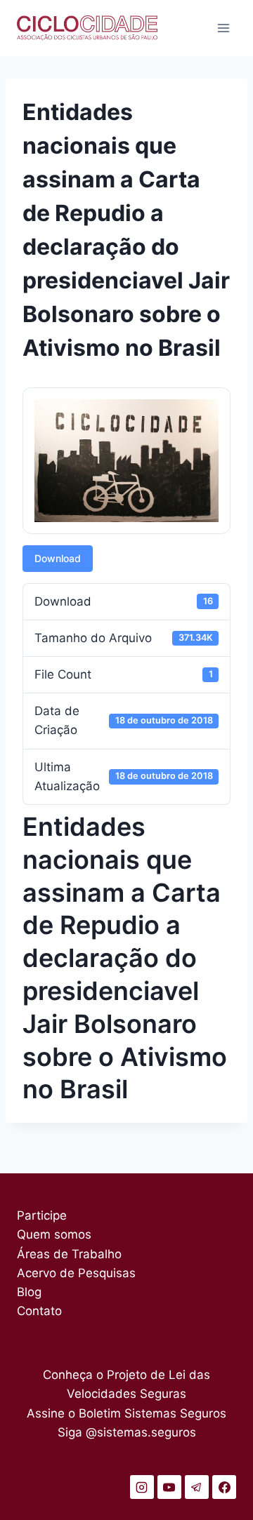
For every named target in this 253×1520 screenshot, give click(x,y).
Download (57, 558)
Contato (39, 1311)
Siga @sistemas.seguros (127, 1432)
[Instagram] (142, 1487)
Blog (29, 1292)
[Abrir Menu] (223, 28)
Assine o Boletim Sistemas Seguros (126, 1413)
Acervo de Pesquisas (76, 1273)
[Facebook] (224, 1487)
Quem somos (54, 1234)
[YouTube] (169, 1487)
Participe (42, 1215)
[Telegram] (197, 1487)
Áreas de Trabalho (69, 1254)
